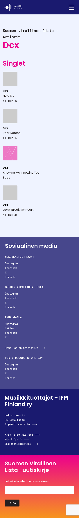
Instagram (11, 263)
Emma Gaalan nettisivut (21, 348)
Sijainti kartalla (17, 424)
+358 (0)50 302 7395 (19, 434)
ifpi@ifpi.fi (13, 439)
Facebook (11, 268)
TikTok (9, 328)
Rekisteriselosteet (18, 443)
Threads (10, 277)
